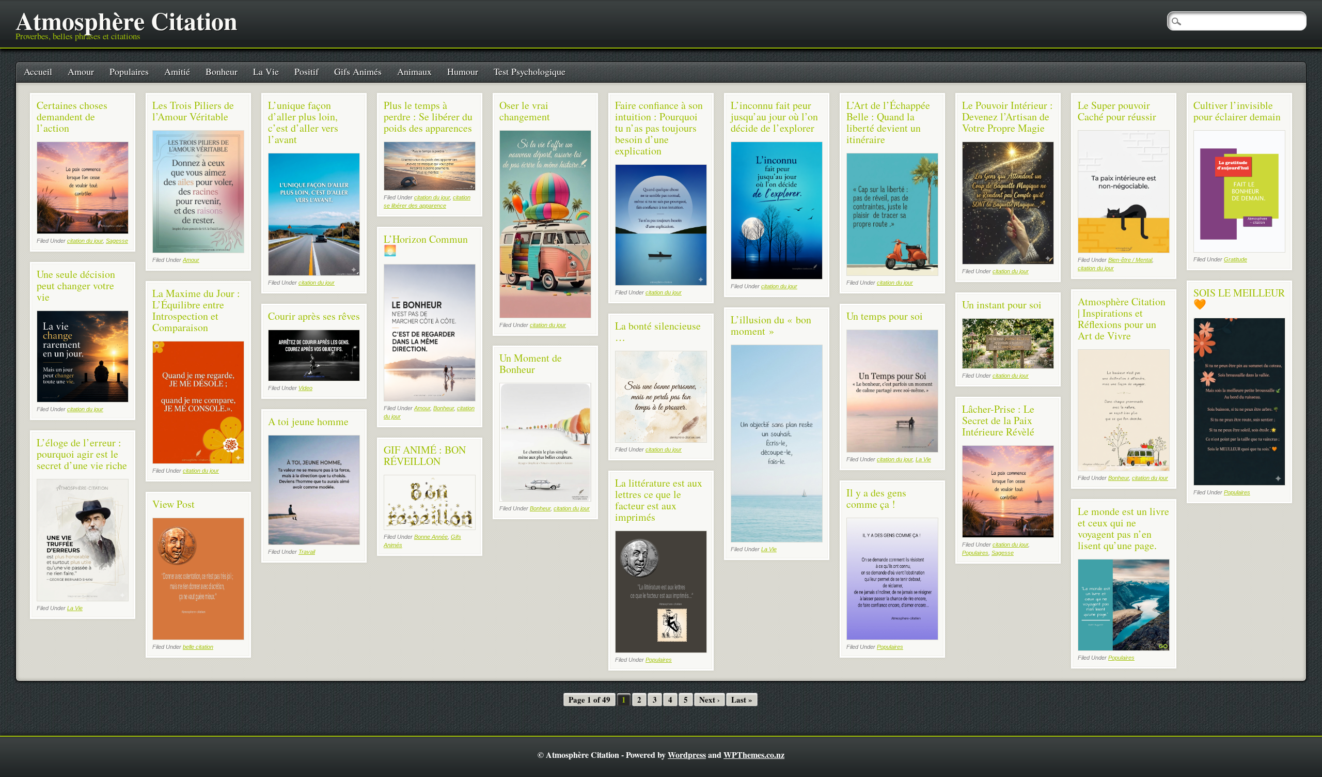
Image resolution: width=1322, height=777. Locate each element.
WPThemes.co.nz (753, 754)
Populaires (129, 71)
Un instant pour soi (1002, 305)
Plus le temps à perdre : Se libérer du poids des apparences (428, 116)
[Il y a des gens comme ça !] (892, 637)
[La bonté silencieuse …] (661, 440)
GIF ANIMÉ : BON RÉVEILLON (425, 455)
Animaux (414, 71)
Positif (306, 71)
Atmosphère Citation (126, 20)
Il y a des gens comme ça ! (876, 498)
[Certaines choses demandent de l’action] (83, 231)
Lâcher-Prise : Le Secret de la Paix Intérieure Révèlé (998, 420)
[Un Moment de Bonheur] (545, 499)
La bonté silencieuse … (658, 331)
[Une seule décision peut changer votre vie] (83, 400)
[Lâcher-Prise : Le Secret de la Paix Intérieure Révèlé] (1008, 535)
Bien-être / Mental (1130, 260)
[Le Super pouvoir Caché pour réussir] (1124, 250)
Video (305, 388)
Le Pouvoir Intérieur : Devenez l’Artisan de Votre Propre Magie (1007, 116)
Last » (741, 699)
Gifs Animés (358, 71)
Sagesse (117, 241)
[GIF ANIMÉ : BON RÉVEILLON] (430, 527)
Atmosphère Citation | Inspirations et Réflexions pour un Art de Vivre (1122, 318)
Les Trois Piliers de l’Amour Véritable (193, 110)
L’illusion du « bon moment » (771, 325)
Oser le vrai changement (524, 110)
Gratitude (1235, 259)
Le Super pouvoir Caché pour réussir (1117, 110)
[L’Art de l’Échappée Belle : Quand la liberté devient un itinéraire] (892, 273)
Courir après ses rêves (314, 316)
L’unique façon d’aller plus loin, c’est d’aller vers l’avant (303, 122)
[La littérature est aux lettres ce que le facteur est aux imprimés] (661, 650)
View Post (173, 504)
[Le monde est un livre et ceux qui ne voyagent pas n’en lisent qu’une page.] (1124, 648)
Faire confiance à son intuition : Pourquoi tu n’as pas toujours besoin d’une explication (659, 128)
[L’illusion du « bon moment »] (777, 540)
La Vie (266, 71)
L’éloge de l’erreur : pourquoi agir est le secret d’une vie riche (82, 454)
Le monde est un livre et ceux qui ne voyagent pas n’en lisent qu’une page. (1123, 528)
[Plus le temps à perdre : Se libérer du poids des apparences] (430, 188)
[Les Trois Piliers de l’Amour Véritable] (198, 250)
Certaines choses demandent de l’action (72, 116)
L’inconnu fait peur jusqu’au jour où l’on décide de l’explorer (774, 116)
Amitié (177, 71)
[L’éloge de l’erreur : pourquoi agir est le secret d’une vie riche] (83, 598)
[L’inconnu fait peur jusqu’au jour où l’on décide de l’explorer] (777, 277)
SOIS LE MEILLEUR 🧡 (1239, 298)
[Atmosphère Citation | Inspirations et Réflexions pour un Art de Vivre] (1124, 468)
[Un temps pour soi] (892, 450)
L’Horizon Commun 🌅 (426, 244)
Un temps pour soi (884, 316)
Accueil (38, 71)
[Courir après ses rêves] (314, 378)
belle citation (198, 647)
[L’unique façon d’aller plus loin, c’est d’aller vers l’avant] (314, 273)
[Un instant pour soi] (1008, 366)
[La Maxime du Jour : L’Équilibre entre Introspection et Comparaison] (198, 461)
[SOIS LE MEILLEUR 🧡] (1239, 483)
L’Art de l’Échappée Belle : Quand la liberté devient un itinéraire (888, 122)
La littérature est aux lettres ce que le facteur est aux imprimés (658, 500)
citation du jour (85, 241)
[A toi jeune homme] (314, 542)
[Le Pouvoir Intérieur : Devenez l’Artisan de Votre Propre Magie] (1008, 262)
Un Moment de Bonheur (530, 363)
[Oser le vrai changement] (545, 315)
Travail (306, 552)
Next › (709, 699)
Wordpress (687, 754)
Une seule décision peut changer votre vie (76, 285)
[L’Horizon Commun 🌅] (430, 398)
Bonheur (222, 71)
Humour (462, 71)
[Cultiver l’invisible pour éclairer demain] (1239, 250)
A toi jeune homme (308, 421)
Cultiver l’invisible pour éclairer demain (1237, 110)
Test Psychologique (529, 71)
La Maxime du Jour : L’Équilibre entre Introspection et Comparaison (196, 310)
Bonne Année (431, 537)
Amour (81, 71)
